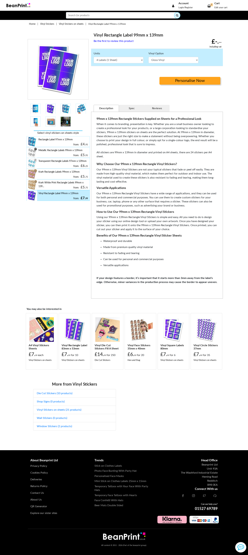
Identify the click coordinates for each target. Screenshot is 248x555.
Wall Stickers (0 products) (52, 418)
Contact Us (37, 493)
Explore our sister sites (43, 513)
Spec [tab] (132, 108)
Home (32, 24)
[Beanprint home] (18, 5)
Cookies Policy (39, 472)
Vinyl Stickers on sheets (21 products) (59, 409)
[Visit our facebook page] (183, 496)
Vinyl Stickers (47, 24)
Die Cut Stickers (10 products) (54, 393)
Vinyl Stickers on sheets (71, 24)
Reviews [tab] (157, 108)
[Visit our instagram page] (193, 496)
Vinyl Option (156, 53)
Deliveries (36, 479)
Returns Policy (38, 486)
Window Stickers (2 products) (54, 426)
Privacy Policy (38, 466)
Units (97, 53)
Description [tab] (106, 108)
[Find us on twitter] (204, 496)
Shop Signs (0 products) (51, 401)
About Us (36, 499)
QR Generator (38, 506)
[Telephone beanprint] (215, 496)
